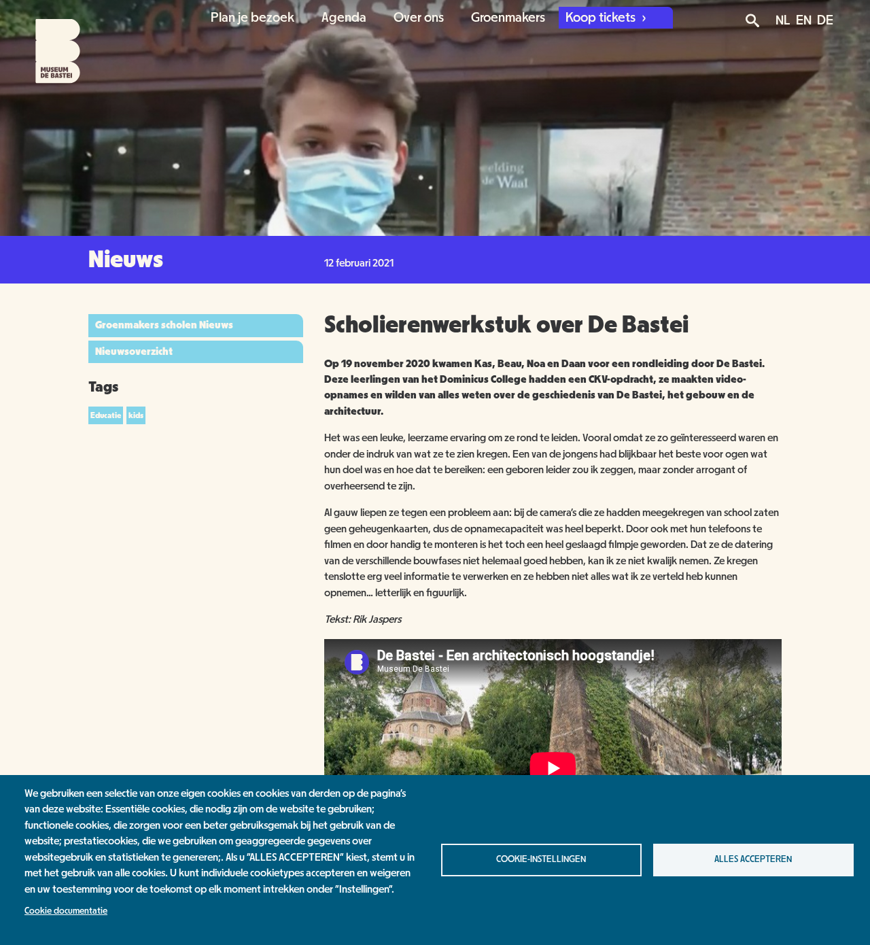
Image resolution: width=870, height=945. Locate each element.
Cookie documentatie (65, 911)
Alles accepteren (753, 859)
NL (783, 20)
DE (825, 20)
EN (804, 20)
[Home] (46, 42)
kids (135, 415)
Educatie (105, 415)
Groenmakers (508, 17)
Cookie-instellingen (541, 859)
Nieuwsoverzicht (134, 351)
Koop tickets (602, 17)
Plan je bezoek (252, 17)
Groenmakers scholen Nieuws (164, 325)
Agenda (343, 17)
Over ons (419, 17)
